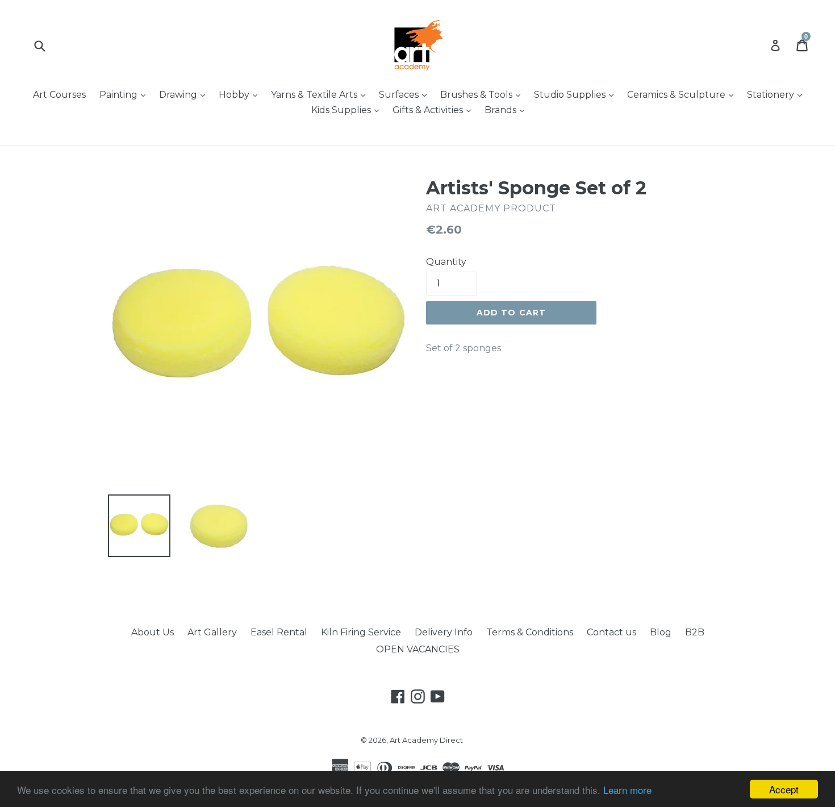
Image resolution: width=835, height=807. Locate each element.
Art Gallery (212, 632)
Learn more (627, 790)
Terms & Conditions (529, 632)
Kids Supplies (348, 109)
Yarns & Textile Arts (321, 94)
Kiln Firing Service (361, 632)
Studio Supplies (576, 94)
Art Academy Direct (426, 739)
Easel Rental (278, 632)
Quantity (446, 261)
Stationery (777, 94)
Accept (784, 789)
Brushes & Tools (483, 94)
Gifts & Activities (435, 109)
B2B (694, 632)
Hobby (241, 94)
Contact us (611, 632)
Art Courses (59, 94)
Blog (660, 632)
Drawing (185, 94)
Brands (507, 109)
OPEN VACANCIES (418, 649)
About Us (152, 632)
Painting (125, 94)
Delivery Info (444, 632)
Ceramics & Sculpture (683, 94)
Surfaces (405, 94)
